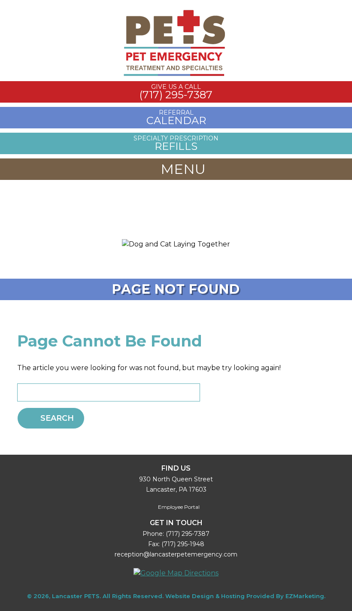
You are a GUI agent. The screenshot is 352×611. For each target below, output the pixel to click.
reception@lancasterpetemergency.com (176, 554)
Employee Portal (178, 507)
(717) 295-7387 (187, 534)
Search (57, 418)
